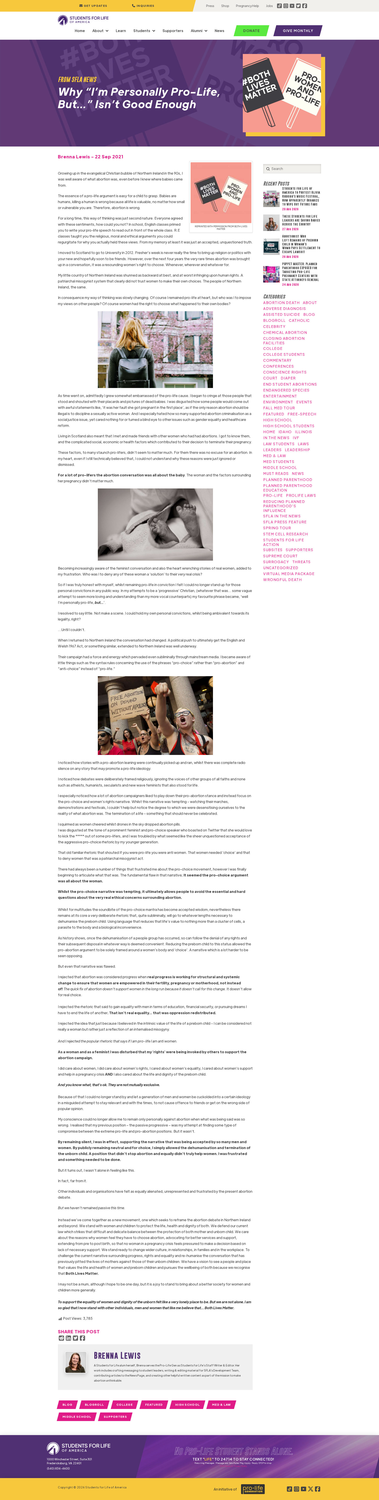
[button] (143, 6)
